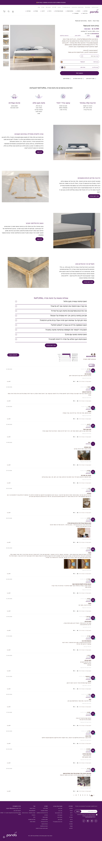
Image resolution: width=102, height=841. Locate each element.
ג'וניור (71, 815)
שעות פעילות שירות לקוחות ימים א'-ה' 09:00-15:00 (10, 813)
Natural (62, 62)
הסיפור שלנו (48, 7)
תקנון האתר (45, 817)
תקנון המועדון (45, 819)
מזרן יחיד (60, 808)
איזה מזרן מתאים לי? (66, 7)
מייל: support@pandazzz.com (13, 808)
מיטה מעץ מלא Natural (86, 461)
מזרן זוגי (60, 810)
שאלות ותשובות (44, 810)
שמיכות (71, 823)
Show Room (87, 7)
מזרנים (71, 808)
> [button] (73, 795)
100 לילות (54, 7)
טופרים (71, 817)
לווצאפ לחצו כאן (17, 810)
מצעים (71, 821)
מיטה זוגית (59, 817)
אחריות (42, 7)
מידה (97, 56)
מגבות (71, 826)
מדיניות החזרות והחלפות (42, 812)
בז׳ (64, 67)
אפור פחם (62, 67)
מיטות (89, 21)
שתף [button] (8, 381)
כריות (71, 819)
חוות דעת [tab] (91, 364)
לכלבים (71, 828)
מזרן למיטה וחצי (58, 812)
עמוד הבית (96, 21)
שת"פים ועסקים (31, 819)
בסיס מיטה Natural (86, 378)
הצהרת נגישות (45, 823)
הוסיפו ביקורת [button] (12, 355)
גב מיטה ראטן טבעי (86, 685)
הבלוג (39, 7)
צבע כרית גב (95, 67)
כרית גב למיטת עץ (87, 627)
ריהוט (71, 812)
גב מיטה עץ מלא (87, 646)
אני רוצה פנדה (94, 196)
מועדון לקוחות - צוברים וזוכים (77, 7)
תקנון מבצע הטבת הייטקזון (42, 828)
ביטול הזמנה (32, 808)
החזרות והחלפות (95, 7)
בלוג (34, 817)
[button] (78, 381)
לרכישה (39, 152)
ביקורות (59, 7)
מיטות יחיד (59, 815)
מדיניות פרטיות (44, 821)
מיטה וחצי (60, 819)
